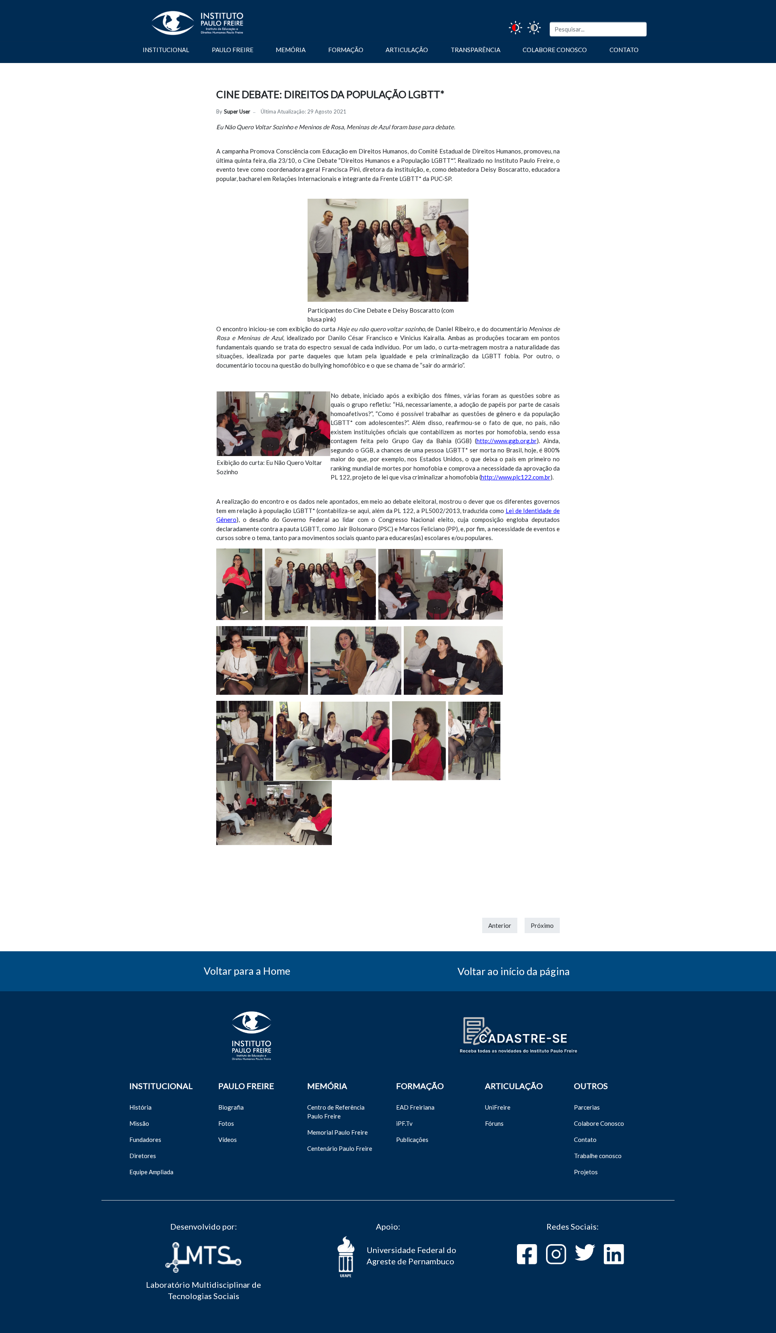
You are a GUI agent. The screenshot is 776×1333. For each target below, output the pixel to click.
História (140, 1107)
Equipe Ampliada (151, 1171)
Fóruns (494, 1123)
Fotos (226, 1123)
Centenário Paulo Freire (339, 1148)
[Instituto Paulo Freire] (185, 19)
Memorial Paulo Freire (337, 1132)
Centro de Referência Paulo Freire (336, 1112)
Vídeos (227, 1139)
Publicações (412, 1139)
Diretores (142, 1155)
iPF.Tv (404, 1123)
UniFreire (497, 1107)
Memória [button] (291, 49)
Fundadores (145, 1139)
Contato (624, 49)
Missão (139, 1123)
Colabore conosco (555, 49)
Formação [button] (345, 49)
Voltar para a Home (247, 971)
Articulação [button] (407, 49)
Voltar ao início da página (514, 971)
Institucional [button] (166, 49)
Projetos (586, 1171)
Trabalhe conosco (598, 1155)
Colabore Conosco (599, 1123)
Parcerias (587, 1107)
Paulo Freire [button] (232, 49)
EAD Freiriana (415, 1107)
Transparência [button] (475, 49)
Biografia (231, 1107)
